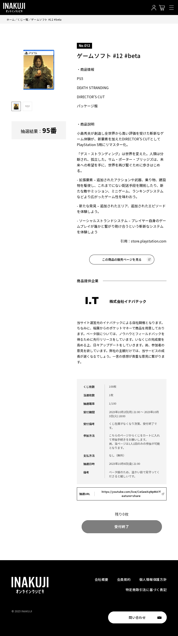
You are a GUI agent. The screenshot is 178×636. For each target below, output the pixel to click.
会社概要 (101, 579)
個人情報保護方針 (153, 579)
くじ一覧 (22, 19)
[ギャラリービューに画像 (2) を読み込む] (27, 106)
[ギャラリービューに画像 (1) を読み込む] (16, 106)
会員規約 (124, 579)
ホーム (11, 19)
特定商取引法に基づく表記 (146, 589)
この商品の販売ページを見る (122, 259)
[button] (171, 7)
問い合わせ (137, 617)
